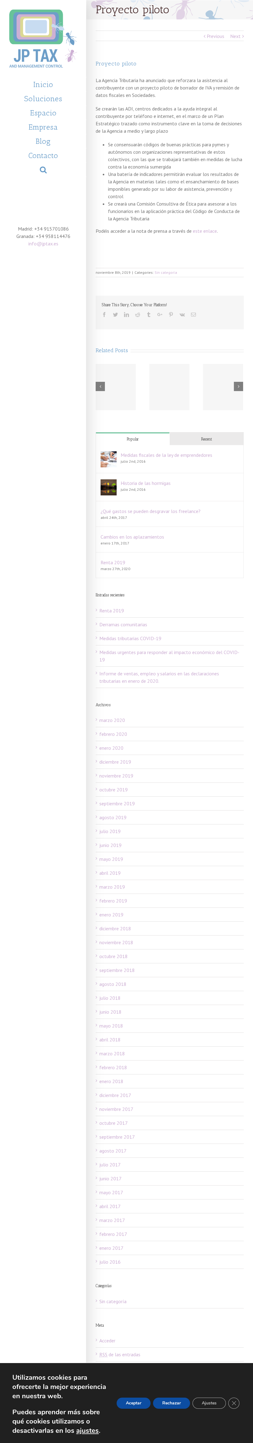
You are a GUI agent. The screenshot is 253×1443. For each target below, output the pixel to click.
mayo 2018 (111, 1026)
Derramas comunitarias (123, 624)
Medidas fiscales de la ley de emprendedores (166, 455)
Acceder (107, 1340)
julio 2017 (110, 1164)
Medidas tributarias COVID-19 (130, 638)
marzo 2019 (112, 887)
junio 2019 (110, 845)
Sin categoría (166, 272)
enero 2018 (111, 1081)
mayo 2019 (111, 859)
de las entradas (119, 1354)
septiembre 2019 (117, 803)
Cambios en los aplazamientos (132, 537)
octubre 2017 (113, 1123)
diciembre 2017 (115, 1095)
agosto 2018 (112, 984)
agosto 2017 (112, 1151)
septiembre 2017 (117, 1137)
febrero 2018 (113, 1067)
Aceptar (133, 1403)
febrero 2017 (113, 1234)
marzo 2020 (112, 720)
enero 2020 (111, 748)
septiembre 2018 (117, 970)
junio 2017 (110, 1178)
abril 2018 (110, 1039)
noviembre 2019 (116, 776)
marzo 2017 (112, 1220)
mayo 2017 (111, 1192)
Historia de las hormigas (146, 483)
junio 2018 (110, 1012)
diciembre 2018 (115, 928)
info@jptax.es (43, 243)
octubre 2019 (113, 789)
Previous (215, 36)
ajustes (87, 1430)
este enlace (205, 231)
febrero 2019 (113, 901)
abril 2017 (110, 1206)
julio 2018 (110, 998)
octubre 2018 (113, 956)
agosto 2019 (112, 817)
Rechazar (171, 1403)
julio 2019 (110, 831)
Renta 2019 (113, 562)
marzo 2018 (112, 1053)
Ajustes (209, 1403)
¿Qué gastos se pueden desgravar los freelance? (151, 511)
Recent (206, 439)
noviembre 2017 (116, 1109)
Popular (133, 439)
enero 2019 (111, 914)
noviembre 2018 (116, 942)
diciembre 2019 (115, 762)
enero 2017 (111, 1248)
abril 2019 (110, 873)
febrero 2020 (113, 734)
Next (235, 36)
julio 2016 (110, 1262)
